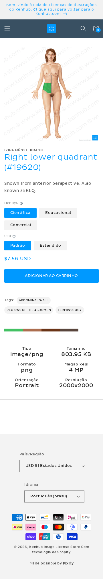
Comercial (20, 225)
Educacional (58, 212)
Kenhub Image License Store (54, 547)
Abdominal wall (33, 300)
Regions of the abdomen (29, 310)
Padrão (17, 245)
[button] (7, 28)
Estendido (50, 245)
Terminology (70, 310)
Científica (20, 212)
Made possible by (51, 563)
